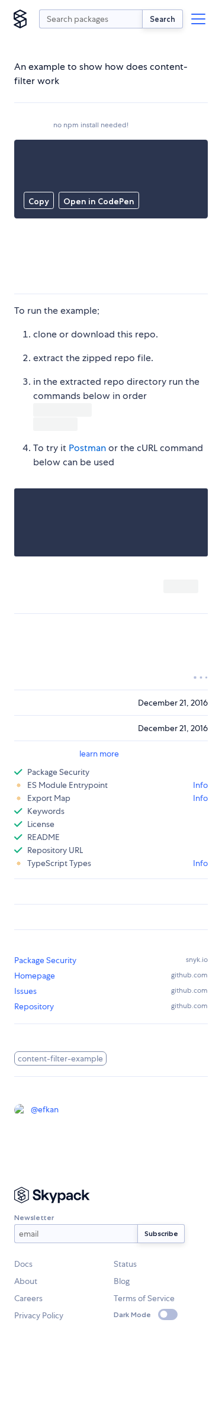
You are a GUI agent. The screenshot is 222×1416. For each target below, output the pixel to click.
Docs (23, 1264)
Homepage (34, 975)
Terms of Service (144, 1298)
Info (200, 785)
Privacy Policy (38, 1315)
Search (162, 19)
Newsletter (34, 1217)
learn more (99, 753)
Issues (25, 991)
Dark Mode (132, 1314)
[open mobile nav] (198, 18)
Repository (34, 1006)
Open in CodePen (98, 201)
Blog (122, 1281)
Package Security (45, 960)
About (25, 1281)
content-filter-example (60, 1058)
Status (125, 1264)
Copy (38, 201)
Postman (87, 448)
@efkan (45, 1109)
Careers (28, 1298)
